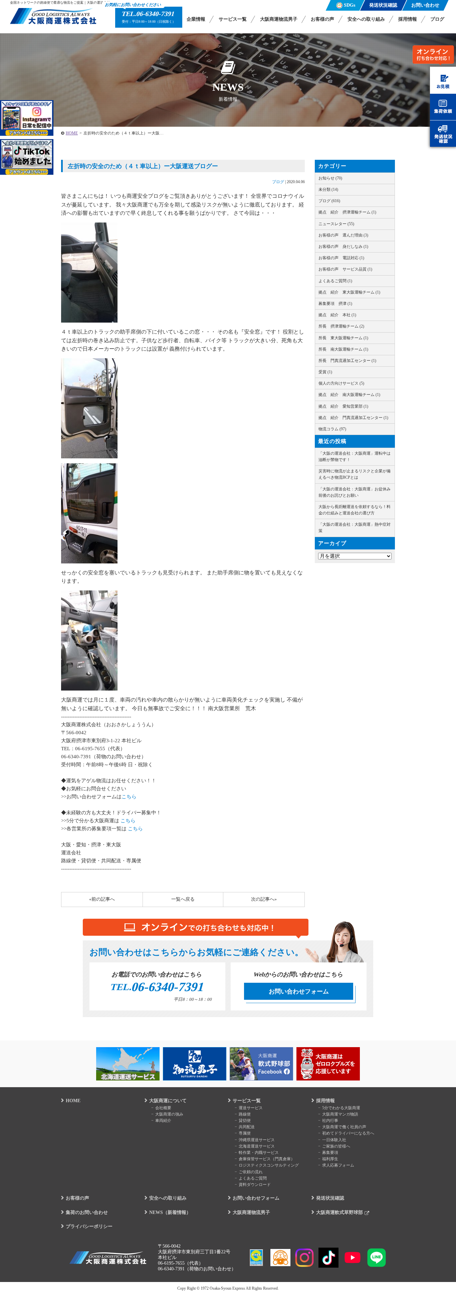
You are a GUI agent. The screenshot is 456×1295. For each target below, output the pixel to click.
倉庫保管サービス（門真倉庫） (267, 1159)
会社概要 (163, 1108)
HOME (72, 133)
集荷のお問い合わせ (87, 1212)
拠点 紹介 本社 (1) (337, 315)
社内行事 (330, 1120)
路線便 (245, 1114)
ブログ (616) (329, 200)
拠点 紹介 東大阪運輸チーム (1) (349, 292)
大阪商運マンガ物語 (340, 1114)
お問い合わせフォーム (299, 991)
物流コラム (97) (332, 429)
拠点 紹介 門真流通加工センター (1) (353, 417)
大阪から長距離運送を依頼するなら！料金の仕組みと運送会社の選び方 (354, 509)
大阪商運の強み (169, 1114)
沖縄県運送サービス (257, 1140)
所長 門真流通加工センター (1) (347, 360)
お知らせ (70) (330, 178)
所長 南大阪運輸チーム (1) (343, 349)
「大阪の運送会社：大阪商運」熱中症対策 (354, 527)
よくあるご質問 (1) (335, 281)
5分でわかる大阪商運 (341, 1108)
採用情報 (407, 19)
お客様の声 (322, 19)
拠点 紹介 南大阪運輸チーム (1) (349, 394)
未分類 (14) (328, 189)
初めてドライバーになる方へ (348, 1133)
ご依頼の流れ (251, 1172)
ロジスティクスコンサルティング (269, 1165)
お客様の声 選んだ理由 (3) (343, 235)
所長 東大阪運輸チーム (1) (343, 338)
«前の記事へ (102, 899)
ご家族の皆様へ (336, 1146)
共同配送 (247, 1127)
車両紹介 (163, 1120)
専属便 (245, 1133)
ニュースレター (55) (336, 224)
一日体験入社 (334, 1140)
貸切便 (245, 1120)
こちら (129, 796)
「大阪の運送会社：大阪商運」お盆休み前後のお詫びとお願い (354, 492)
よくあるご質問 (253, 1178)
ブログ (437, 19)
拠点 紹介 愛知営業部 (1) (343, 406)
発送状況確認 (330, 1198)
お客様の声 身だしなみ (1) (343, 246)
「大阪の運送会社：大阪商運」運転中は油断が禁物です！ (354, 456)
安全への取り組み (366, 19)
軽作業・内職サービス (259, 1152)
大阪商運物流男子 (278, 19)
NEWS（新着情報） (170, 1212)
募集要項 (330, 1152)
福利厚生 (330, 1159)
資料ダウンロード (255, 1184)
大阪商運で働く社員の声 (344, 1127)
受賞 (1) (325, 372)
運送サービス (251, 1108)
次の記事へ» (264, 899)
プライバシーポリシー (89, 1226)
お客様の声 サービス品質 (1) (345, 269)
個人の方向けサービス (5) (341, 383)
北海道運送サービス (257, 1146)
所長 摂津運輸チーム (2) (341, 326)
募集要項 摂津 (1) (335, 303)
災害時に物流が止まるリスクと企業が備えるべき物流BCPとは (354, 474)
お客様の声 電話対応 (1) (341, 258)
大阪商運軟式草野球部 (339, 1212)
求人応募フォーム (338, 1165)
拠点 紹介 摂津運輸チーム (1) (347, 212)
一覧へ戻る (183, 899)
